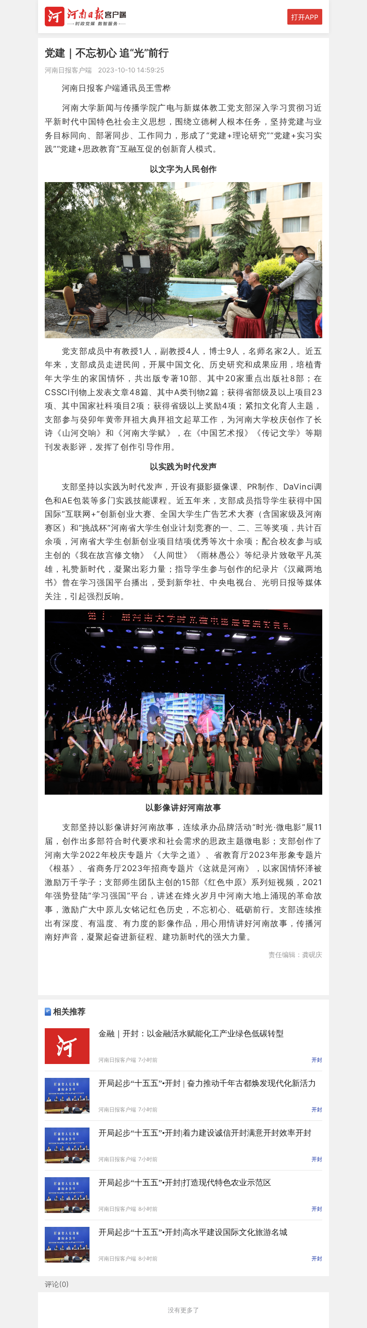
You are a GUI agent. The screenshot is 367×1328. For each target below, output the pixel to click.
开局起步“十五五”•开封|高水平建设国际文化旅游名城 (192, 1232)
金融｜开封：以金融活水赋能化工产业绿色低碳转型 (191, 1033)
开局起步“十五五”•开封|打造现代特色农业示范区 (184, 1182)
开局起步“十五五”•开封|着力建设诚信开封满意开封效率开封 (205, 1132)
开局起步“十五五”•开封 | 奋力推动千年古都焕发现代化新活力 (207, 1083)
